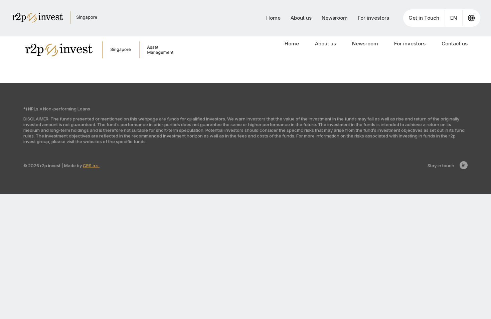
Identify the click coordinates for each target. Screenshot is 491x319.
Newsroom (335, 18)
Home (273, 18)
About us (301, 18)
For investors (373, 18)
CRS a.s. (91, 165)
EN (453, 18)
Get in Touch (423, 18)
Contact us (455, 43)
